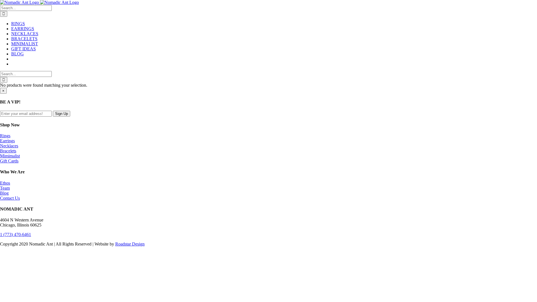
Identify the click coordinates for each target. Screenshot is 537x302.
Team (5, 188)
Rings (5, 135)
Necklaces (9, 145)
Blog (4, 193)
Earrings (7, 140)
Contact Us (10, 198)
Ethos (5, 183)
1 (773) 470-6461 (15, 234)
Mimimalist (10, 156)
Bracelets (8, 150)
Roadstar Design (130, 244)
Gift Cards (9, 161)
